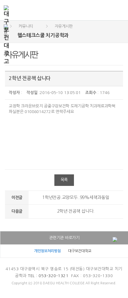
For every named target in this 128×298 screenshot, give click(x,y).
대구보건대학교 (79, 251)
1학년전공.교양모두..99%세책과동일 (75, 197)
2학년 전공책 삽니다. (75, 211)
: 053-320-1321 (48, 276)
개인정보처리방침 (47, 251)
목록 (64, 180)
